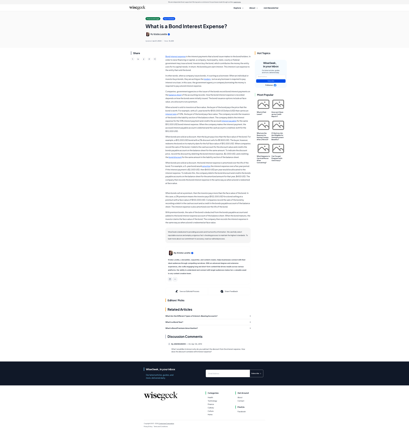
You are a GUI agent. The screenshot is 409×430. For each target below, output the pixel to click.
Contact (241, 401)
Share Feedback (231, 291)
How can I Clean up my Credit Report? (277, 114)
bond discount (175, 157)
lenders (207, 79)
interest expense (178, 56)
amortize (206, 166)
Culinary (211, 408)
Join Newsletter (271, 8)
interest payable (228, 121)
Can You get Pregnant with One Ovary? (276, 158)
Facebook (242, 411)
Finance (211, 404)
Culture (211, 411)
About (240, 397)
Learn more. (237, 2)
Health (210, 397)
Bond (167, 56)
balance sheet (175, 95)
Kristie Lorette (160, 34)
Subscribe (271, 81)
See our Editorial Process (189, 291)
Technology (212, 401)
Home (210, 414)
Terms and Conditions (161, 426)
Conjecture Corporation (166, 423)
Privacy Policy (148, 426)
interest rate (170, 114)
